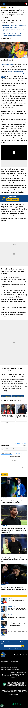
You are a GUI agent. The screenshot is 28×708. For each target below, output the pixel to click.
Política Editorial (15, 669)
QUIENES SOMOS (4, 661)
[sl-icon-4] (23, 654)
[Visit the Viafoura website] (24, 467)
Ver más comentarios (13, 199)
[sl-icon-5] (26, 654)
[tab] (6, 453)
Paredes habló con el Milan (19, 1)
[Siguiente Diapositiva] (27, 412)
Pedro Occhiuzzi (7, 38)
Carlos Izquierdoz (6, 396)
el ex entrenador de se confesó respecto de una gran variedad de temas (14, 74)
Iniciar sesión (18, 443)
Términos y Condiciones (19, 648)
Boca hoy (9, 1)
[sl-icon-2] (17, 654)
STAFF (11, 661)
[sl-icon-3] (20, 654)
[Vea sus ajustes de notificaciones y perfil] (26, 453)
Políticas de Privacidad (6, 669)
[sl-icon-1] (14, 654)
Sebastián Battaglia (7, 65)
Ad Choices (3, 667)
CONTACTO (16, 661)
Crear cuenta (23, 443)
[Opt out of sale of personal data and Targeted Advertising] (2, 705)
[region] (14, 455)
